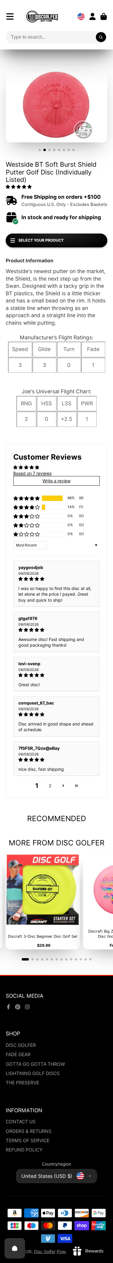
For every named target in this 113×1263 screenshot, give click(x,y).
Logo (42, 16)
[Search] (101, 37)
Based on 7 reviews (32, 473)
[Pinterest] (17, 1007)
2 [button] (50, 785)
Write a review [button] (56, 480)
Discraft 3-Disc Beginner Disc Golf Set (42, 901)
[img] (56, 579)
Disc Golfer (44, 1251)
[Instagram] (27, 1007)
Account (92, 16)
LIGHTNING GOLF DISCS (33, 1073)
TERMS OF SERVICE (27, 1140)
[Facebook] (8, 1007)
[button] (19, 186)
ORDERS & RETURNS (29, 1131)
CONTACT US (21, 1121)
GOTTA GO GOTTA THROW (35, 1064)
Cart (103, 16)
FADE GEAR (18, 1054)
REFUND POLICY (24, 1150)
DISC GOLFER (21, 1045)
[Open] (15, 1248)
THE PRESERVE (22, 1083)
